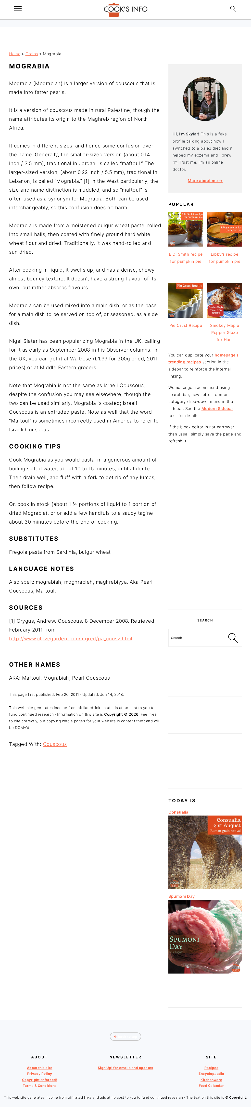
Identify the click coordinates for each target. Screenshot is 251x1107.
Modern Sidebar (217, 408)
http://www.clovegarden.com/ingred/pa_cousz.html (70, 639)
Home (14, 53)
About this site (39, 1068)
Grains (31, 53)
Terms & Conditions (40, 1086)
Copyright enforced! (39, 1080)
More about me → (205, 180)
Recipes (211, 1068)
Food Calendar (211, 1086)
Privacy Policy (39, 1074)
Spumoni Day (181, 896)
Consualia (178, 812)
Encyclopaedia (211, 1074)
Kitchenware (211, 1080)
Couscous (55, 744)
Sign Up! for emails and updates (125, 1068)
